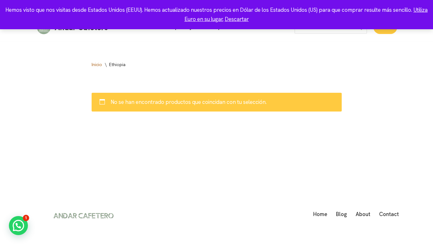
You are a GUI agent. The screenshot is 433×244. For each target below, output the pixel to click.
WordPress (111, 235)
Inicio (97, 64)
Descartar (237, 19)
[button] (18, 225)
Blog (341, 214)
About (363, 214)
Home (320, 214)
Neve (42, 235)
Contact (389, 214)
